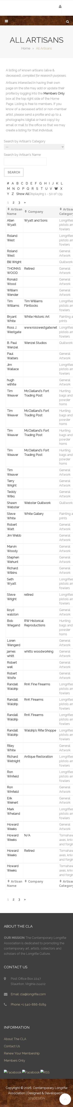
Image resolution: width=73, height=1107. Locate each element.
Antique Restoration (38, 756)
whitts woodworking (38, 651)
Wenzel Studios (35, 343)
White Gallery (34, 514)
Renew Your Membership (22, 1053)
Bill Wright (14, 262)
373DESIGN (36, 1098)
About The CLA (15, 1039)
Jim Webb (14, 535)
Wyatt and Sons (35, 220)
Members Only (54, 93)
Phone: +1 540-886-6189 (28, 1004)
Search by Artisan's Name (22, 155)
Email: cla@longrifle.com (28, 994)
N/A (27, 835)
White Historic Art (36, 317)
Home (25, 48)
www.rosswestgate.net (40, 327)
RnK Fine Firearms (37, 684)
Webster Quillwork (37, 503)
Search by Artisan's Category (24, 141)
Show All (22, 194)
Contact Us (12, 1046)
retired (28, 594)
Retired (29, 268)
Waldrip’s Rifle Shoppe (40, 730)
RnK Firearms (33, 699)
